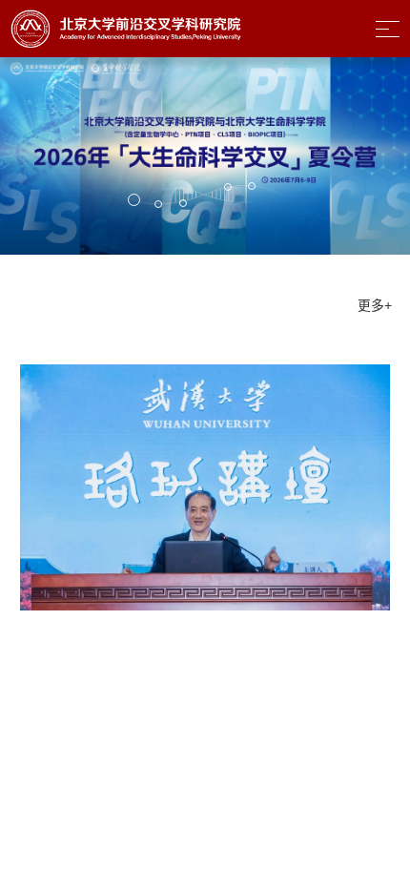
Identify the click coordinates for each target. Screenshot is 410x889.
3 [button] (182, 207)
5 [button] (252, 189)
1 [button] (134, 203)
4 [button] (227, 190)
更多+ (296, 306)
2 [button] (158, 207)
